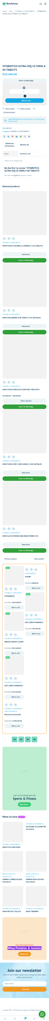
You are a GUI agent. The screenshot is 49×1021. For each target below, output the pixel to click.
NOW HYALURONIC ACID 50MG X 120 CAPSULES (22, 317)
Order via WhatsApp (26, 81)
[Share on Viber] (25, 136)
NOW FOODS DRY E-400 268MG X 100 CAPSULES (22, 464)
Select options (26, 401)
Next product (39, 559)
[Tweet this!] (8, 136)
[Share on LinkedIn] (16, 136)
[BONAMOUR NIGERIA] (10, 3)
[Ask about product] (34, 109)
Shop (11, 11)
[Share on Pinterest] (12, 136)
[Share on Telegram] (29, 136)
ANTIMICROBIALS (30, 573)
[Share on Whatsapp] (21, 136)
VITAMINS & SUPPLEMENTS (25, 11)
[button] (25, 81)
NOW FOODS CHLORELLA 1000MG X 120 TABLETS (23, 246)
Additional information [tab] (9, 144)
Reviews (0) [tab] (24, 145)
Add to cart (26, 100)
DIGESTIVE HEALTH (11, 711)
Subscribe (25, 989)
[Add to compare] (18, 109)
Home (5, 11)
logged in (16, 175)
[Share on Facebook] (4, 136)
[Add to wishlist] (3, 109)
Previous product (10, 559)
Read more (26, 254)
